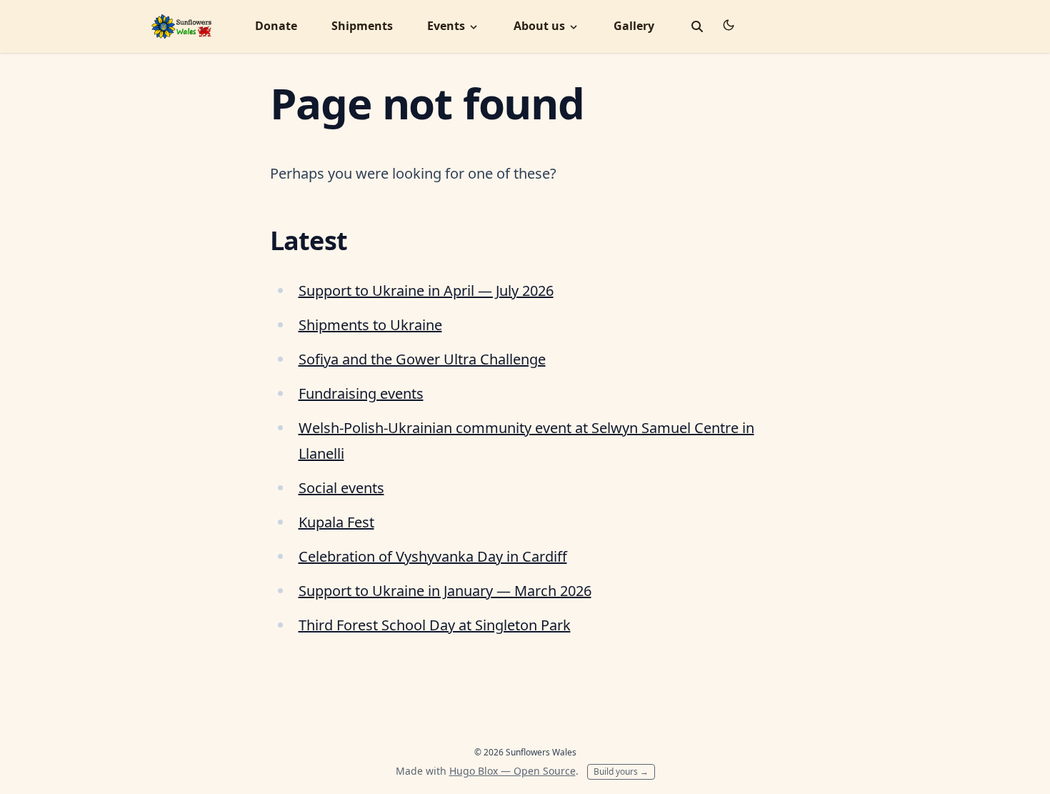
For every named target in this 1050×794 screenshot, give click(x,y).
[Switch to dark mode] (728, 25)
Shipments (362, 26)
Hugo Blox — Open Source (512, 771)
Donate (276, 26)
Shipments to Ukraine (370, 324)
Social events (341, 487)
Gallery (634, 26)
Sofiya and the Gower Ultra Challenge (422, 359)
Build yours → (621, 771)
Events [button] (447, 26)
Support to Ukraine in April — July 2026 (426, 290)
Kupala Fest (336, 522)
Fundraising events (361, 393)
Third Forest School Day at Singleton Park (435, 625)
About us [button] (541, 26)
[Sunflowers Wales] (181, 25)
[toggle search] (697, 26)
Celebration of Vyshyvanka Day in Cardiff (433, 556)
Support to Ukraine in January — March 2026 (445, 590)
